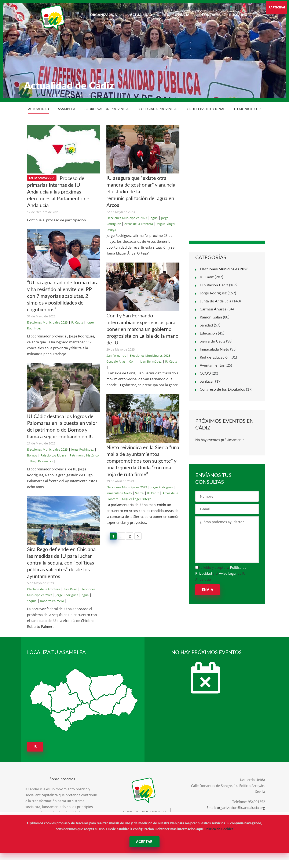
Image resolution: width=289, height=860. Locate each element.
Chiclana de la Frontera (43, 589)
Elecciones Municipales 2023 (47, 322)
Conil (132, 361)
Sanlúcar (207, 381)
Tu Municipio (245, 109)
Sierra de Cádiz (212, 341)
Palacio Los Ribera (53, 455)
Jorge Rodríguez (82, 449)
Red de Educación (215, 357)
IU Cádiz (77, 322)
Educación (208, 333)
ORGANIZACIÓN (104, 14)
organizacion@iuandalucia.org (241, 807)
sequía (32, 601)
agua (85, 595)
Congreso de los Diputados (222, 389)
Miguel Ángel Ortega (136, 499)
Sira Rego (70, 589)
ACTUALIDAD (141, 14)
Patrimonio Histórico (84, 455)
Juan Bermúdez (151, 361)
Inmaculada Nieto (119, 493)
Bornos (32, 455)
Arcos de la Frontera (138, 224)
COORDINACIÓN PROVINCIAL (107, 109)
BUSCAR (236, 14)
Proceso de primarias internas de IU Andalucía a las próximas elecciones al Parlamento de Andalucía (58, 192)
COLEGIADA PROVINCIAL (158, 109)
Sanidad (206, 325)
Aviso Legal (228, 573)
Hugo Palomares (41, 461)
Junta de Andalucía (215, 301)
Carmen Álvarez (213, 309)
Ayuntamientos (212, 365)
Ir (35, 746)
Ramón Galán (211, 317)
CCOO (205, 373)
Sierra (139, 493)
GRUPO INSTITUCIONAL (206, 109)
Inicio (28, 95)
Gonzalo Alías (115, 361)
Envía (207, 590)
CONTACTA (211, 14)
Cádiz (40, 95)
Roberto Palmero (52, 601)
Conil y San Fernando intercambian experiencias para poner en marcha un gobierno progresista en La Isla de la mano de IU (142, 329)
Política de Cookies (218, 829)
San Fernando (116, 355)
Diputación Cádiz (214, 285)
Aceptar (144, 842)
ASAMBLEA (66, 109)
